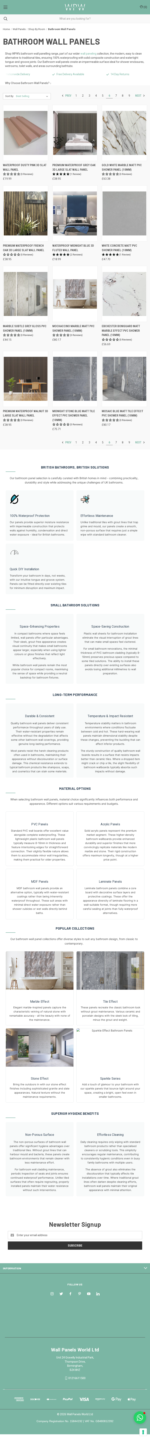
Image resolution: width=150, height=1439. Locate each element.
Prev (68, 95)
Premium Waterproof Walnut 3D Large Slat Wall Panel (25, 413)
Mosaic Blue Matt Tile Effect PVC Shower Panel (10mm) (122, 413)
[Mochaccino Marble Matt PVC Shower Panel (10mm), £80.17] (75, 294)
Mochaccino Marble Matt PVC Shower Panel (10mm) (73, 328)
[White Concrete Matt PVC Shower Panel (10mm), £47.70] (124, 213)
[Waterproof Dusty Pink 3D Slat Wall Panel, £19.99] (25, 133)
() (145, 7)
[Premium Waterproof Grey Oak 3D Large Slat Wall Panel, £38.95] (75, 133)
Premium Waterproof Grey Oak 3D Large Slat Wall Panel (74, 167)
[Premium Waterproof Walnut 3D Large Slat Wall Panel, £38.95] (25, 379)
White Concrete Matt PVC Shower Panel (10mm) (119, 248)
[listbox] (32, 96)
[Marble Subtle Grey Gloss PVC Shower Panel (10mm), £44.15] (25, 294)
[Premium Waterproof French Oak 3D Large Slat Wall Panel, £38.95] (25, 213)
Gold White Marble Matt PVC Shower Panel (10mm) (122, 167)
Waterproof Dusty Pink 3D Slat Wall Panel (24, 167)
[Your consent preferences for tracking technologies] (143, 1432)
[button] (25, 174)
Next (138, 95)
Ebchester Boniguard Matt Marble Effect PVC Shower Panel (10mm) (121, 330)
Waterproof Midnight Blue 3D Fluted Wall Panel (73, 248)
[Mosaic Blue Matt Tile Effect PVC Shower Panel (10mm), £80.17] (124, 379)
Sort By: (9, 96)
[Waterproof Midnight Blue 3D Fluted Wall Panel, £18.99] (75, 213)
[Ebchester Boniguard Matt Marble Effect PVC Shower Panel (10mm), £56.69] (124, 294)
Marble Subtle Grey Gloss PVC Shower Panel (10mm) (24, 328)
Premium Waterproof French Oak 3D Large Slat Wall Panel (23, 248)
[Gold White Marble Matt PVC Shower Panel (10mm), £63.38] (124, 133)
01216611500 (77, 1378)
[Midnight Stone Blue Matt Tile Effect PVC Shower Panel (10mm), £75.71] (75, 379)
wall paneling (88, 53)
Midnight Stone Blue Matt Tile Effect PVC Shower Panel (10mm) (73, 415)
